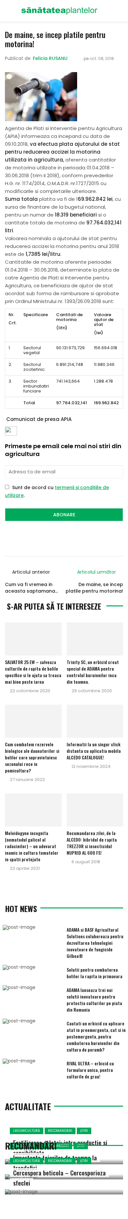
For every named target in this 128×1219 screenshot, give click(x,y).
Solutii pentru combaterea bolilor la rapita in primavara (94, 973)
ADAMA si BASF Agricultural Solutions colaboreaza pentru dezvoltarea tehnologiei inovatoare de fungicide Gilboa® (95, 942)
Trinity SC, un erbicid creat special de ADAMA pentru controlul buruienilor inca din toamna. (93, 671)
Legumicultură (26, 1130)
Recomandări (60, 1130)
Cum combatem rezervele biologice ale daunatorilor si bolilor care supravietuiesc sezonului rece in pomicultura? (32, 757)
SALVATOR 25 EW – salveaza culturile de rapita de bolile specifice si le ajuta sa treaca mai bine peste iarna (33, 671)
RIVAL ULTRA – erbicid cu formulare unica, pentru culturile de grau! (90, 1070)
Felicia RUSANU (50, 58)
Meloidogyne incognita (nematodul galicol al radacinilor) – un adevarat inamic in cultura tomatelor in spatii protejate (31, 846)
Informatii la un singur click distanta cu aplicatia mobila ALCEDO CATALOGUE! (94, 751)
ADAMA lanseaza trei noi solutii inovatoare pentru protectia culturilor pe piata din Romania (94, 999)
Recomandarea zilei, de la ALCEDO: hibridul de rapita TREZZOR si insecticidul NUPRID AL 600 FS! (92, 842)
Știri (84, 1130)
